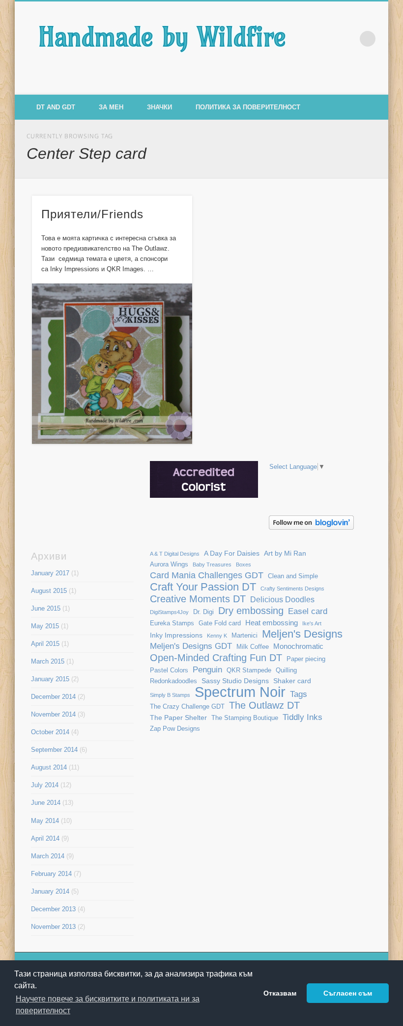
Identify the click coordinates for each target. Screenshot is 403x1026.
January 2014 (50, 891)
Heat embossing (271, 622)
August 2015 (49, 590)
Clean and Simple (293, 576)
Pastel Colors (169, 670)
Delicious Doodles (282, 599)
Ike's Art (311, 623)
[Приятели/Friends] (112, 363)
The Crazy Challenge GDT (187, 706)
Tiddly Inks (302, 717)
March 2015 (47, 661)
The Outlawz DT (264, 705)
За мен (111, 107)
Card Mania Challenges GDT (206, 575)
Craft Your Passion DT (203, 587)
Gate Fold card (220, 623)
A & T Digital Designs (175, 554)
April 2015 (45, 643)
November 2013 (53, 926)
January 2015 (50, 679)
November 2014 (53, 714)
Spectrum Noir (240, 692)
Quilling (286, 670)
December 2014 (53, 696)
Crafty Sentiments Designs (292, 588)
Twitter (357, 84)
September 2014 (54, 749)
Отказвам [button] (279, 993)
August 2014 (49, 767)
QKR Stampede (249, 670)
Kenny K (217, 636)
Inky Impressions (176, 635)
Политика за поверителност (248, 107)
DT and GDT (55, 107)
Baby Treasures (212, 564)
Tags (298, 694)
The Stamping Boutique (244, 718)
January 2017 (50, 573)
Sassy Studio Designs (235, 681)
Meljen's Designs (302, 634)
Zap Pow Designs (175, 728)
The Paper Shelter (178, 717)
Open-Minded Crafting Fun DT (216, 657)
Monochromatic (298, 646)
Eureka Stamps (172, 623)
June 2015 (45, 608)
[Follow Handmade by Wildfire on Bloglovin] (311, 527)
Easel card (307, 611)
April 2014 (45, 838)
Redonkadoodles (173, 681)
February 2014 (51, 873)
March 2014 (47, 856)
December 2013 (53, 909)
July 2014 (44, 785)
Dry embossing (251, 611)
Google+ (377, 84)
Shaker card (292, 681)
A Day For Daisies (231, 553)
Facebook (336, 84)
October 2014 (50, 732)
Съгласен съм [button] (347, 993)
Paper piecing (306, 659)
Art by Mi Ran (285, 553)
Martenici (244, 635)
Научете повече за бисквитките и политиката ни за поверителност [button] (108, 1005)
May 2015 (45, 626)
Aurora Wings (169, 564)
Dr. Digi (203, 612)
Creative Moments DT (198, 599)
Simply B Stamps (170, 695)
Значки (159, 107)
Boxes (243, 564)
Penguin (207, 669)
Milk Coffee (252, 646)
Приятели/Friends (92, 214)
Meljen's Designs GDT (191, 646)
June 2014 (45, 802)
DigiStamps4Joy (169, 612)
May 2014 (45, 820)
